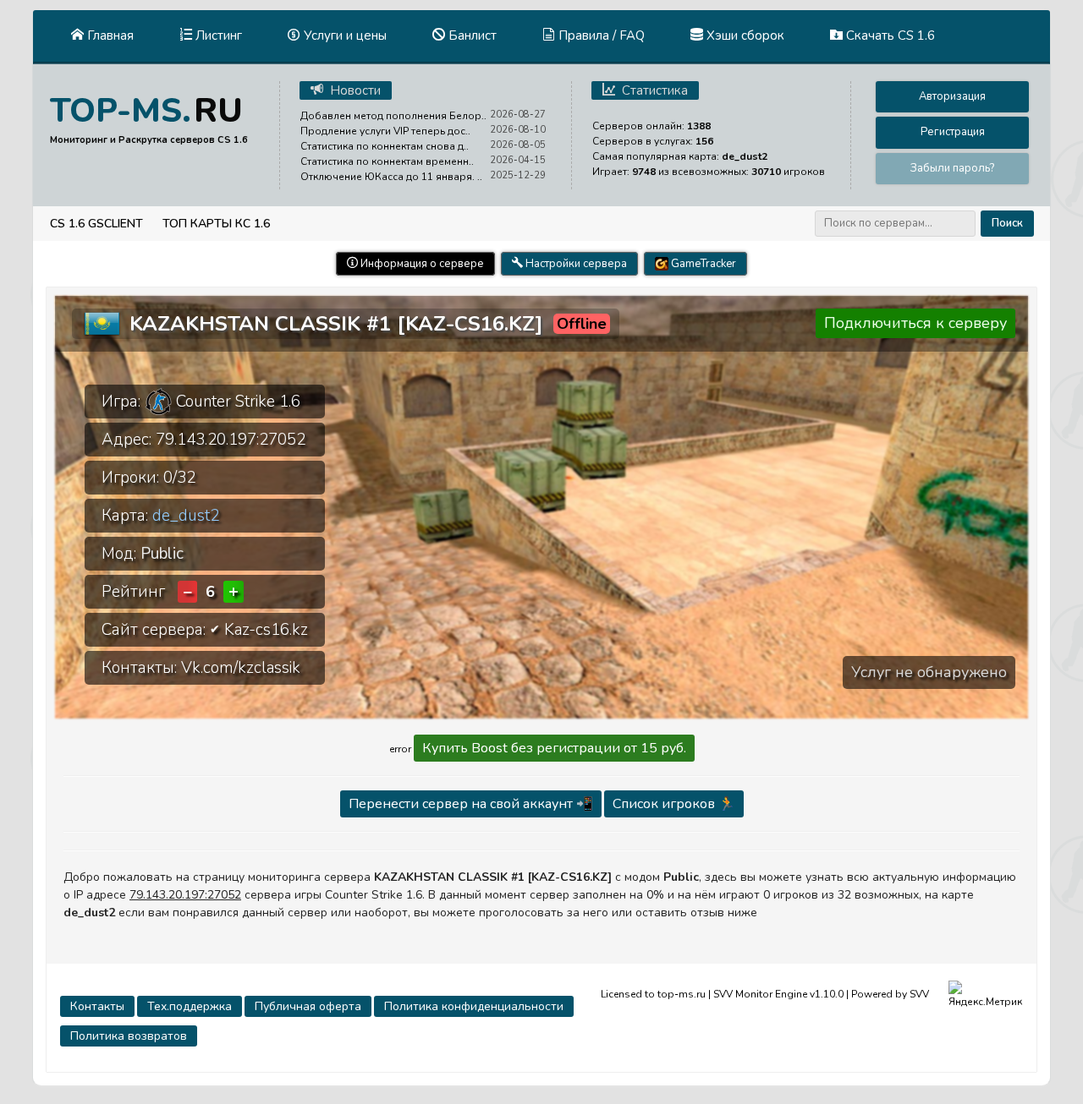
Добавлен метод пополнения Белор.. (393, 116)
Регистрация (953, 131)
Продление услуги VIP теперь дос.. (385, 131)
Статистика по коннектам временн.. (387, 161)
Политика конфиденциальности (473, 1006)
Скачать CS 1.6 (889, 35)
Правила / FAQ (600, 35)
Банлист (471, 35)
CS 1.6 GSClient (96, 224)
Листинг (217, 35)
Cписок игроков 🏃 (674, 804)
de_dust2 (185, 516)
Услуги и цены (343, 35)
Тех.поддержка (189, 1006)
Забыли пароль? (952, 168)
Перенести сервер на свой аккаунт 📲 (471, 804)
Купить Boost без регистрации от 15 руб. (554, 748)
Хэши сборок (743, 35)
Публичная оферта (308, 1006)
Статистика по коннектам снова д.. (384, 146)
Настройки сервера (575, 263)
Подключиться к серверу (915, 323)
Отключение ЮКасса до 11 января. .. (391, 176)
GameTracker (702, 263)
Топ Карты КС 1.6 (216, 224)
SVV (919, 993)
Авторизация (952, 96)
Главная (109, 35)
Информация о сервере (421, 263)
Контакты (97, 1006)
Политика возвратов (128, 1036)
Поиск (1007, 223)
